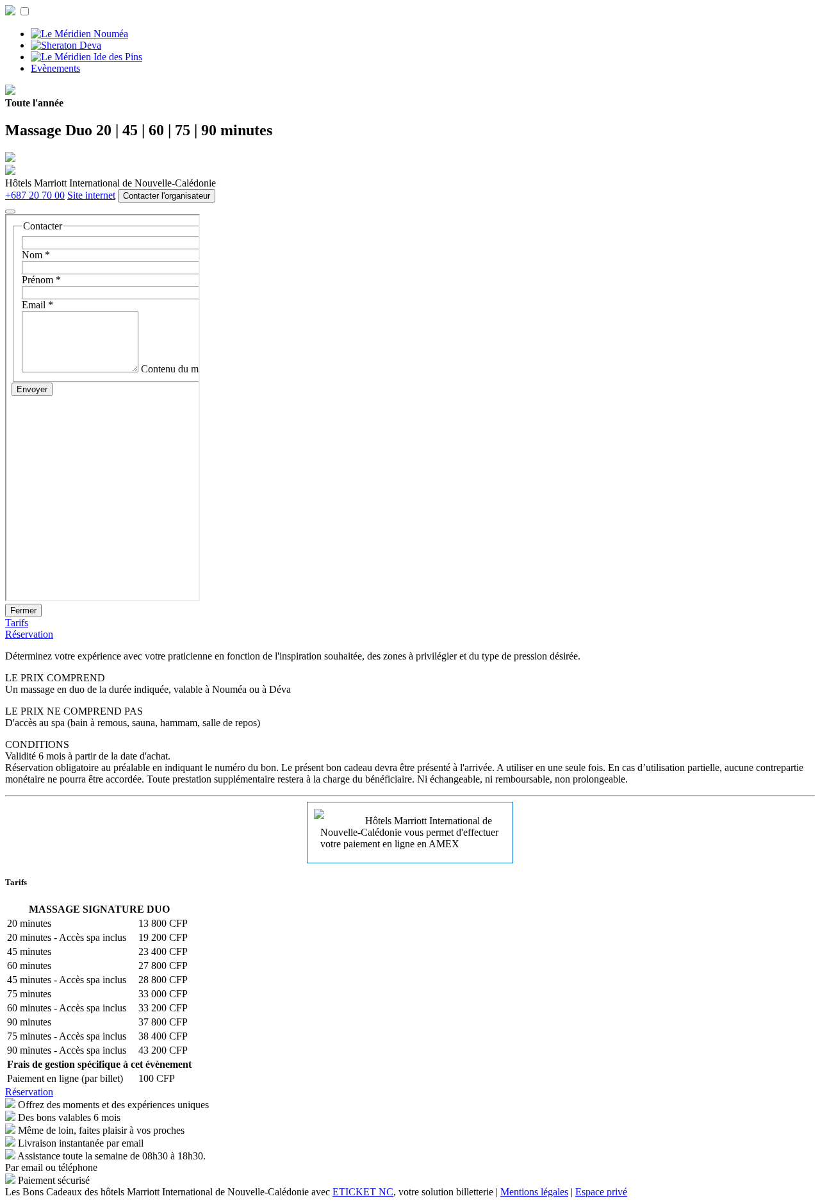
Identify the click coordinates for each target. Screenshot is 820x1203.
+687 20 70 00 (35, 195)
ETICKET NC (362, 1191)
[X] (10, 211)
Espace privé (601, 1191)
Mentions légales (534, 1191)
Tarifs (16, 622)
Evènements (55, 68)
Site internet (91, 195)
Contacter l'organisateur (166, 196)
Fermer (23, 610)
